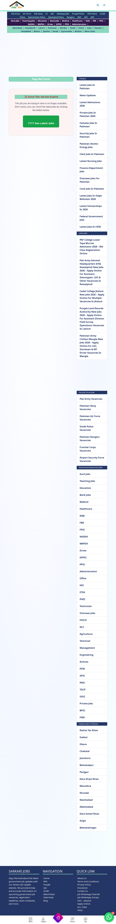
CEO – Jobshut (84, 900)
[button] (98, 5)
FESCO (83, 620)
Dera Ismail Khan (89, 813)
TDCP (82, 689)
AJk (45, 887)
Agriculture (86, 634)
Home (46, 878)
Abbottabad (86, 806)
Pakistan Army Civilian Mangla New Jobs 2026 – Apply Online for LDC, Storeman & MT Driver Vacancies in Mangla (91, 346)
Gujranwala (66, 31)
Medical (65, 21)
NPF (92, 17)
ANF (79, 17)
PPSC (67, 24)
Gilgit (83, 820)
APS (86, 17)
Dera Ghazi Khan (89, 779)
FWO (82, 717)
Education (42, 21)
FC (47, 13)
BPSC (82, 710)
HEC (82, 585)
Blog (45, 900)
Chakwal (85, 751)
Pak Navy (38, 13)
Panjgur (84, 772)
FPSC (101, 21)
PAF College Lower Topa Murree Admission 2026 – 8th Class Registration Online (91, 246)
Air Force (27, 13)
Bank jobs (54, 21)
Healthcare (77, 21)
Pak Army (15, 13)
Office (83, 578)
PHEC (82, 599)
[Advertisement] (58, 55)
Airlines (84, 661)
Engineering (86, 654)
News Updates (88, 95)
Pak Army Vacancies (91, 398)
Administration (79, 24)
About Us (81, 878)
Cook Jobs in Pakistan (92, 188)
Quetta (46, 31)
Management (87, 647)
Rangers (70, 17)
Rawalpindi (30, 28)
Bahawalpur (87, 765)
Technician (86, 606)
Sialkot (84, 737)
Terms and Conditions (88, 881)
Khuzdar (84, 792)
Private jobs (86, 703)
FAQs (80, 910)
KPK (45, 881)
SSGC (82, 696)
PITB (82, 668)
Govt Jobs (15, 21)
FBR (94, 21)
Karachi (98, 28)
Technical (85, 640)
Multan (78, 31)
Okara (83, 744)
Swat (89, 28)
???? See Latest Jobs (41, 123)
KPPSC (59, 24)
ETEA (82, 592)
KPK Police (92, 13)
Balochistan (49, 894)
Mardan (63, 28)
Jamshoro (85, 758)
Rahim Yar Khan (89, 730)
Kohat (81, 28)
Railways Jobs (63, 13)
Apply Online (83, 903)
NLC (82, 627)
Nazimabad (86, 799)
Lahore (41, 28)
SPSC (82, 675)
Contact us (82, 891)
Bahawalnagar (88, 827)
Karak (55, 31)
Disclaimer (82, 887)
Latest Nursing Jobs (91, 161)
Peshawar (52, 28)
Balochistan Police (36, 17)
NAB (88, 21)
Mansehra (85, 786)
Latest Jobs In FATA (90, 226)
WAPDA (41, 24)
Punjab (46, 884)
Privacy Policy (84, 884)
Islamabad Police (56, 17)
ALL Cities (82, 907)
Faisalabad (26, 31)
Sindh (46, 891)
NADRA (31, 24)
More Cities (90, 31)
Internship (48, 897)
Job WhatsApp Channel (88, 894)
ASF (52, 13)
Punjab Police (78, 13)
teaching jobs (28, 21)
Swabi (72, 28)
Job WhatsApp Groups (88, 897)
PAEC (82, 682)
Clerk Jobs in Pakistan (92, 154)
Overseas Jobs (87, 613)
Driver (50, 24)
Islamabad (17, 28)
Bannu (37, 31)
